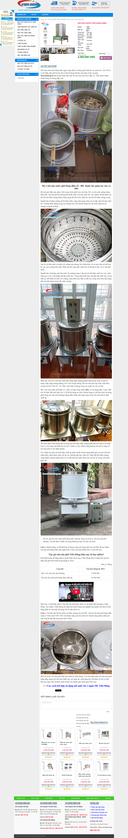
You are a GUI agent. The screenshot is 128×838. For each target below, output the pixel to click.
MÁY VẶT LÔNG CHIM (24, 33)
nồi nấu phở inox (82, 76)
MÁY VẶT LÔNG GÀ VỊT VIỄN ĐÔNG (27, 23)
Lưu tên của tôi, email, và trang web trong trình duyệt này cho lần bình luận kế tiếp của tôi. (83, 720)
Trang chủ (22, 14)
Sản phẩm (48, 798)
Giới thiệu (35, 798)
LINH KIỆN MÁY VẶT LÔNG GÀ (27, 27)
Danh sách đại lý (92, 798)
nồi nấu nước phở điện (53, 390)
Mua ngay (107, 58)
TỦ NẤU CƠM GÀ (23, 52)
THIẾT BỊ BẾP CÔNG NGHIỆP (57, 19)
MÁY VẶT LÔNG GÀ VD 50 (26, 63)
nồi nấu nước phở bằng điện (63, 539)
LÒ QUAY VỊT (22, 40)
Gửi (107, 711)
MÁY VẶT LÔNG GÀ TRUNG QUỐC (26, 36)
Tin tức (33, 14)
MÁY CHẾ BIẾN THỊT (24, 55)
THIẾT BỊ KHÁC (22, 43)
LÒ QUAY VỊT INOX (23, 69)
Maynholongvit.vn (48, 76)
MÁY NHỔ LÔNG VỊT (24, 30)
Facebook (21, 78)
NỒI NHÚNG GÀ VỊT (24, 49)
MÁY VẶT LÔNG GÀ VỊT (25, 66)
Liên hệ (45, 14)
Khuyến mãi (75, 798)
